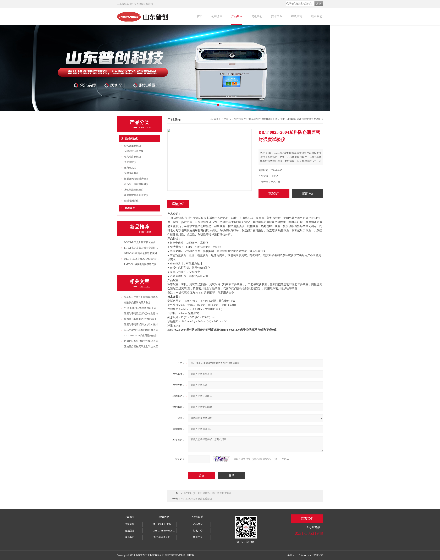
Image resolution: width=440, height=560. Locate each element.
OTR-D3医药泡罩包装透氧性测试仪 (143, 253)
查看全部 (130, 208)
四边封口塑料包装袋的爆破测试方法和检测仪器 (149, 341)
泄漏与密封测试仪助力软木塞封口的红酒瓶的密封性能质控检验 (157, 324)
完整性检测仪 (131, 173)
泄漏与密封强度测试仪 (136, 195)
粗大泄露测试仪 (132, 156)
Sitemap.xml (305, 555)
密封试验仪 (131, 138)
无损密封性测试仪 (133, 151)
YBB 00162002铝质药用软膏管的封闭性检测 (147, 308)
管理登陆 (318, 555)
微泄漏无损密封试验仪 (136, 178)
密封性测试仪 (131, 200)
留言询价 (307, 193)
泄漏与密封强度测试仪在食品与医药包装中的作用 (150, 313)
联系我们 (316, 16)
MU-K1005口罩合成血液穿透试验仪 (165, 524)
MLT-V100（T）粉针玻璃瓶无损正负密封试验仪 (206, 493)
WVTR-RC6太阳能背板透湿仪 (140, 242)
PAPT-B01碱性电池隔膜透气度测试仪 (143, 264)
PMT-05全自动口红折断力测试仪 (165, 537)
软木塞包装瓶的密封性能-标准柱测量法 (145, 319)
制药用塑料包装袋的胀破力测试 (141, 330)
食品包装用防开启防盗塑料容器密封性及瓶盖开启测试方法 (155, 297)
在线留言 (296, 16)
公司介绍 (216, 16)
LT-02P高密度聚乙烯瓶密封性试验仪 (143, 248)
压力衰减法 (130, 167)
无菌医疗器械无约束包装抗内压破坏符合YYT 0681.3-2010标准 (157, 346)
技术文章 (276, 16)
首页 (199, 16)
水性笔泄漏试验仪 (133, 189)
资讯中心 (256, 16)
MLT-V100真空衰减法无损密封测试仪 (144, 259)
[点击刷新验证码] (221, 459)
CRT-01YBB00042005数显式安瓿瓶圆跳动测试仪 (165, 530)
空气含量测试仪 (132, 145)
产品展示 (236, 16)
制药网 (191, 555)
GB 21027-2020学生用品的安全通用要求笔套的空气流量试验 (156, 335)
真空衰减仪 (130, 162)
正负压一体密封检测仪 (136, 184)
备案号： (292, 555)
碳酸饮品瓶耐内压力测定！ (138, 302)
